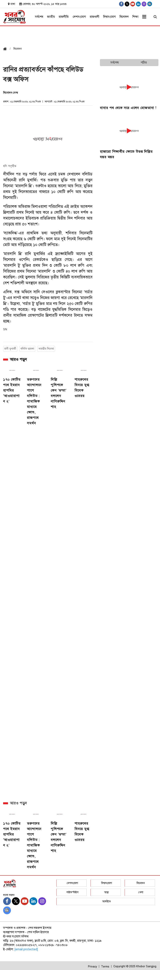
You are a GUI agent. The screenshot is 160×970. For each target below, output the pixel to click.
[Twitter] (127, 4)
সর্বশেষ (39, 17)
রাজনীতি (64, 17)
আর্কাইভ (106, 901)
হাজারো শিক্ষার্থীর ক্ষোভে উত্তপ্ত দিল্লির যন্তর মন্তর (126, 154)
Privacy (92, 966)
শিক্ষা (135, 17)
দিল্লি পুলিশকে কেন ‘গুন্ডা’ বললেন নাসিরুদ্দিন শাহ (59, 393)
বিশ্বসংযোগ (109, 17)
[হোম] (6, 49)
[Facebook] (121, 4)
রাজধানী (94, 17)
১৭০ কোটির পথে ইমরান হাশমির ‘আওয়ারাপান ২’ (12, 390)
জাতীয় (51, 17)
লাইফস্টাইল (72, 892)
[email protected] (26, 949)
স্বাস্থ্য (106, 892)
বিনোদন (124, 17)
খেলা (140, 892)
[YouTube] (132, 4)
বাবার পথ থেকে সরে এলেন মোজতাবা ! (128, 108)
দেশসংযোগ (79, 17)
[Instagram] (144, 4)
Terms (105, 966)
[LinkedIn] (138, 4)
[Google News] (149, 4)
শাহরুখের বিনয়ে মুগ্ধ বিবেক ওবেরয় (82, 387)
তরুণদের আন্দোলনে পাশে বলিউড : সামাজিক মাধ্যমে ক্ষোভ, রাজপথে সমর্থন (34, 401)
